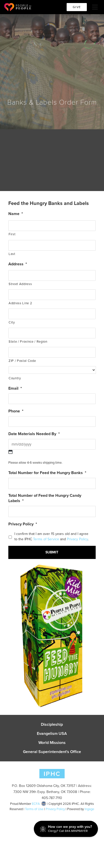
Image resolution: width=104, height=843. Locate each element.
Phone (15, 411)
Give (77, 7)
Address (17, 264)
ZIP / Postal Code (22, 360)
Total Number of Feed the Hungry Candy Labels (44, 498)
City (12, 322)
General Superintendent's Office (52, 752)
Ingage (89, 809)
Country (15, 378)
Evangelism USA (52, 734)
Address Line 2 (20, 303)
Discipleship (52, 724)
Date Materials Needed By (34, 434)
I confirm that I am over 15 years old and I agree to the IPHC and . (51, 536)
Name (15, 214)
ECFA (36, 803)
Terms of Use (34, 809)
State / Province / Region (28, 341)
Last (12, 253)
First (12, 234)
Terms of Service (46, 539)
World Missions (52, 743)
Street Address (20, 284)
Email (15, 388)
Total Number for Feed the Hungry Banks (47, 473)
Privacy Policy (22, 524)
